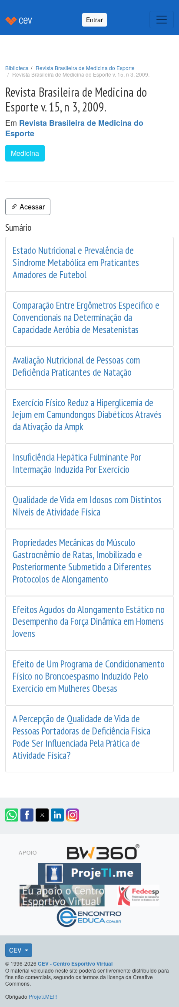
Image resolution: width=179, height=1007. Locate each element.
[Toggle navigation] (161, 19)
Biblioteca (17, 67)
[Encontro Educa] (89, 916)
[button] (11, 815)
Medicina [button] (25, 153)
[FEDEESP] (138, 894)
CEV (16, 950)
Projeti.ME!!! (43, 996)
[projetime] (89, 872)
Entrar (94, 19)
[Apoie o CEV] (63, 894)
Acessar (31, 207)
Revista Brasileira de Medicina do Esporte (85, 67)
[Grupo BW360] (103, 850)
